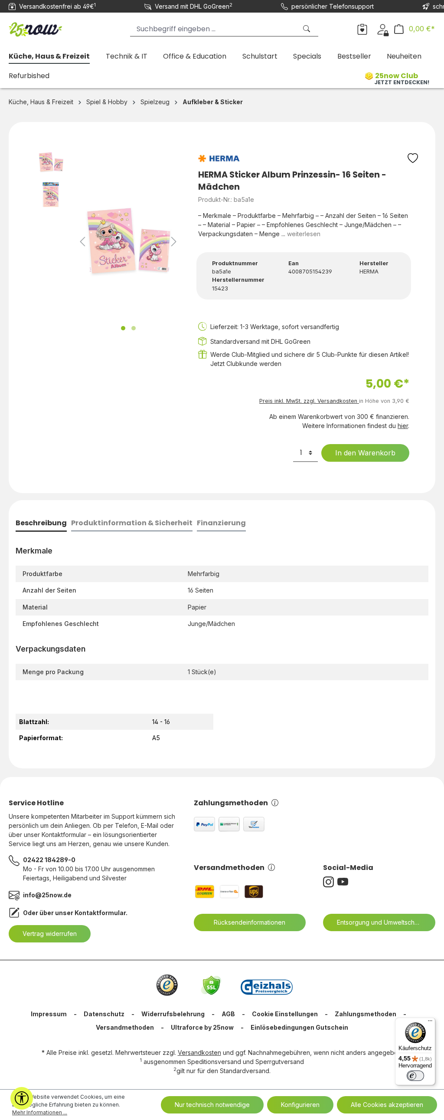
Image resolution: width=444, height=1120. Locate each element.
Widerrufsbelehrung (173, 1014)
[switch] (415, 1076)
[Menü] (430, 1023)
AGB (228, 1014)
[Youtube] (344, 881)
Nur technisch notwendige (212, 1104)
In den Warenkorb (365, 452)
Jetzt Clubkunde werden (245, 363)
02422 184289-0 (49, 859)
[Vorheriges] (82, 241)
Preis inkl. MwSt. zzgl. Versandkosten (309, 401)
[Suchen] (307, 28)
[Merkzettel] (362, 28)
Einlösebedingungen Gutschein (299, 1027)
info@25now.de (47, 895)
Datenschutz (104, 1014)
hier (403, 425)
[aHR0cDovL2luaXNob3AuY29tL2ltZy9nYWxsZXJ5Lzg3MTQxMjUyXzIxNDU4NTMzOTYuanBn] (128, 241)
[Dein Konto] (383, 28)
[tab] (41, 524)
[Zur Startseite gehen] (52, 27)
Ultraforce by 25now (202, 1027)
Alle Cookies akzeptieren (387, 1104)
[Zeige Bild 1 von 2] (123, 328)
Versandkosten (199, 1052)
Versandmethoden (229, 868)
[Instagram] (330, 881)
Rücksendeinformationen (249, 922)
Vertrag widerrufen (50, 933)
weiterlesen (303, 233)
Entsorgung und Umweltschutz (380, 922)
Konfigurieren (300, 1104)
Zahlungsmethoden (231, 803)
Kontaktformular (100, 912)
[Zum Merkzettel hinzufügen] (413, 160)
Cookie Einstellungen (285, 1014)
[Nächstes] (173, 241)
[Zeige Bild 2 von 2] (133, 328)
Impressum (49, 1014)
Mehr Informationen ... (39, 1112)
